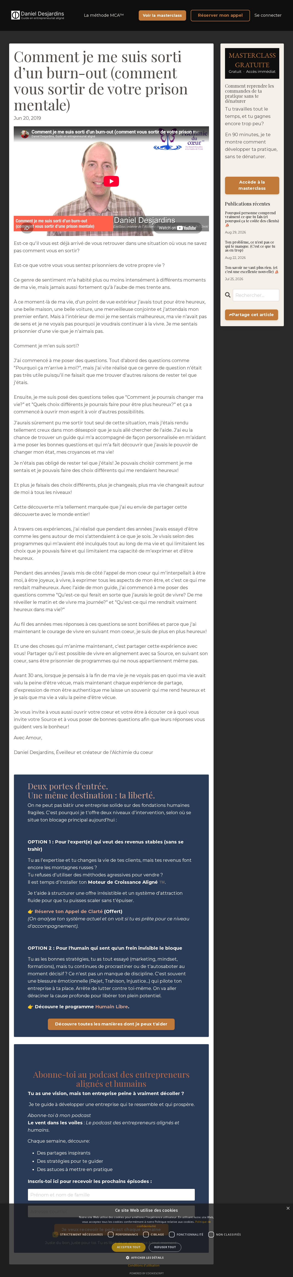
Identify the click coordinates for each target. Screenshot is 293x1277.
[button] (146, 1257)
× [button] (288, 1208)
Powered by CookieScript (147, 1273)
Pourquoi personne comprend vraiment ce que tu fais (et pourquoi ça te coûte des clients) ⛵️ (252, 219)
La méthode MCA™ (104, 15)
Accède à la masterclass (252, 185)
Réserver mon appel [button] (220, 15)
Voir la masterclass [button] (162, 15)
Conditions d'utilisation (144, 1265)
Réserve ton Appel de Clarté (69, 911)
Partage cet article (253, 314)
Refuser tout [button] (165, 1247)
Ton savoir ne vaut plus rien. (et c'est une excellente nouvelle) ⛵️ (252, 270)
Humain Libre (111, 1006)
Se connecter (268, 15)
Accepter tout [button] (128, 1247)
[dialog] (146, 1240)
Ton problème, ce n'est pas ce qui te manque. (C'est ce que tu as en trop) (250, 246)
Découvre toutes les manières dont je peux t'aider (111, 1024)
